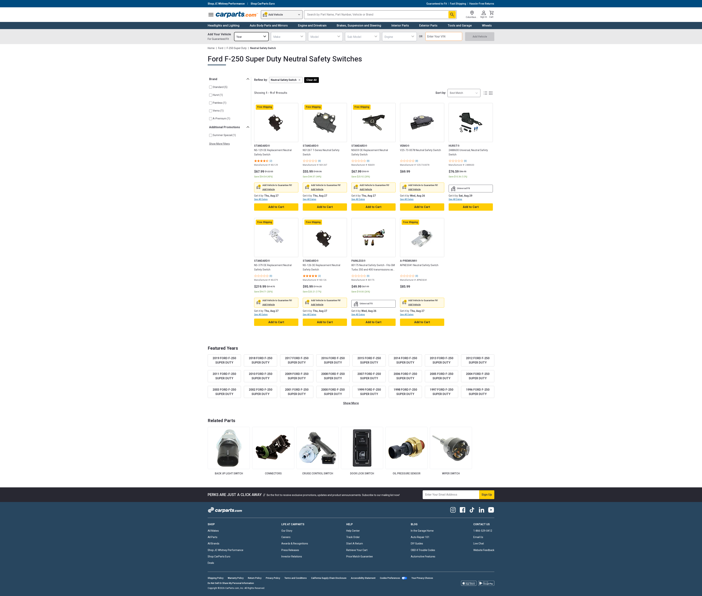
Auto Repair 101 (420, 537)
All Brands (213, 543)
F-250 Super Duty (237, 48)
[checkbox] (210, 87)
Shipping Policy (215, 578)
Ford (220, 48)
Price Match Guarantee (359, 556)
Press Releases (290, 550)
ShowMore (351, 403)
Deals (211, 562)
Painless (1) (219, 102)
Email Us (478, 537)
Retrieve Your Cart (356, 550)
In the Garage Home (422, 530)
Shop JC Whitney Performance (225, 550)
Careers (285, 537)
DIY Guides (417, 543)
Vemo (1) (218, 110)
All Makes (213, 530)
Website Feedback (483, 550)
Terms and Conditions (295, 578)
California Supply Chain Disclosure (328, 578)
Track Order (353, 537)
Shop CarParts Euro (219, 556)
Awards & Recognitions (294, 543)
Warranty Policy (236, 578)
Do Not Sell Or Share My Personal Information (231, 583)
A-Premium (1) (221, 118)
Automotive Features (423, 556)
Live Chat (478, 543)
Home (211, 48)
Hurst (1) (218, 94)
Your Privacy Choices (422, 578)
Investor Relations (291, 556)
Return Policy (254, 578)
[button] (286, 80)
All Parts (212, 537)
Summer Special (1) (224, 135)
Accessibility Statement (363, 578)
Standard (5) (220, 87)
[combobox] (251, 36)
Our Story (286, 530)
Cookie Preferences (390, 578)
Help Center (353, 530)
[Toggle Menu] (211, 14)
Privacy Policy (273, 578)
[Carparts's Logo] (237, 15)
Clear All (311, 79)
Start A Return (354, 543)
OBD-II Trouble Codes (423, 550)
